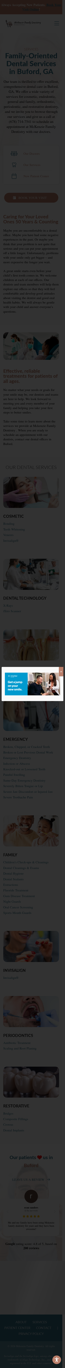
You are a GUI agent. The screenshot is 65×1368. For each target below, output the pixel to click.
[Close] (61, 671)
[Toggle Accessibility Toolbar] (56, 1359)
